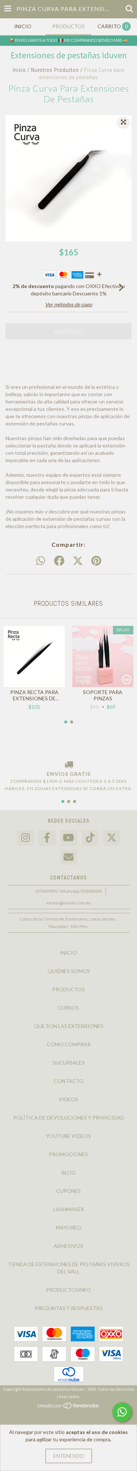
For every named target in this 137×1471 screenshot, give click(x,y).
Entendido (68, 1456)
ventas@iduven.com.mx (68, 902)
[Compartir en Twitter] (78, 561)
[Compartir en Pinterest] (96, 561)
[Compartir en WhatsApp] (40, 561)
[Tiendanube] (68, 1407)
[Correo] (68, 857)
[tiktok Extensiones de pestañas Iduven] (90, 838)
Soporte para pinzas (102, 695)
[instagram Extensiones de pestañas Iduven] (25, 838)
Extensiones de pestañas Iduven (69, 55)
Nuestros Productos (55, 70)
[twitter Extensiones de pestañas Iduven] (111, 838)
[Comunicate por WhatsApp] (122, 1412)
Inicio (19, 70)
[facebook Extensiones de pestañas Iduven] (47, 838)
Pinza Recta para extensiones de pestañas (34, 695)
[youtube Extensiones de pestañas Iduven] (68, 838)
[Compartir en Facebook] (59, 561)
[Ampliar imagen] (123, 122)
